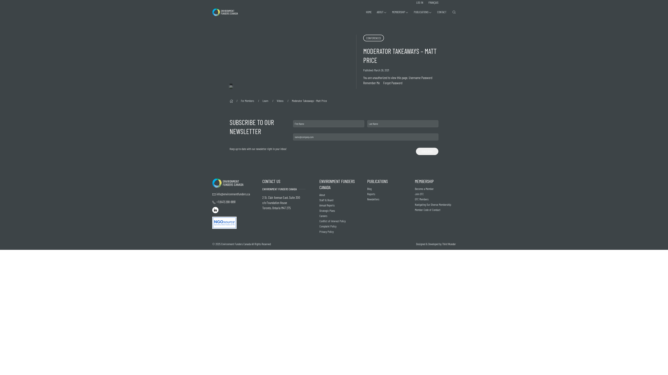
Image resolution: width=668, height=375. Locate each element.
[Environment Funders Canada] (225, 12)
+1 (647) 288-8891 (226, 202)
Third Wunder (449, 244)
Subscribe (427, 151)
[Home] (231, 101)
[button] (382, 12)
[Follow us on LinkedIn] (215, 209)
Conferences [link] (373, 38)
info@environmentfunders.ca (233, 194)
